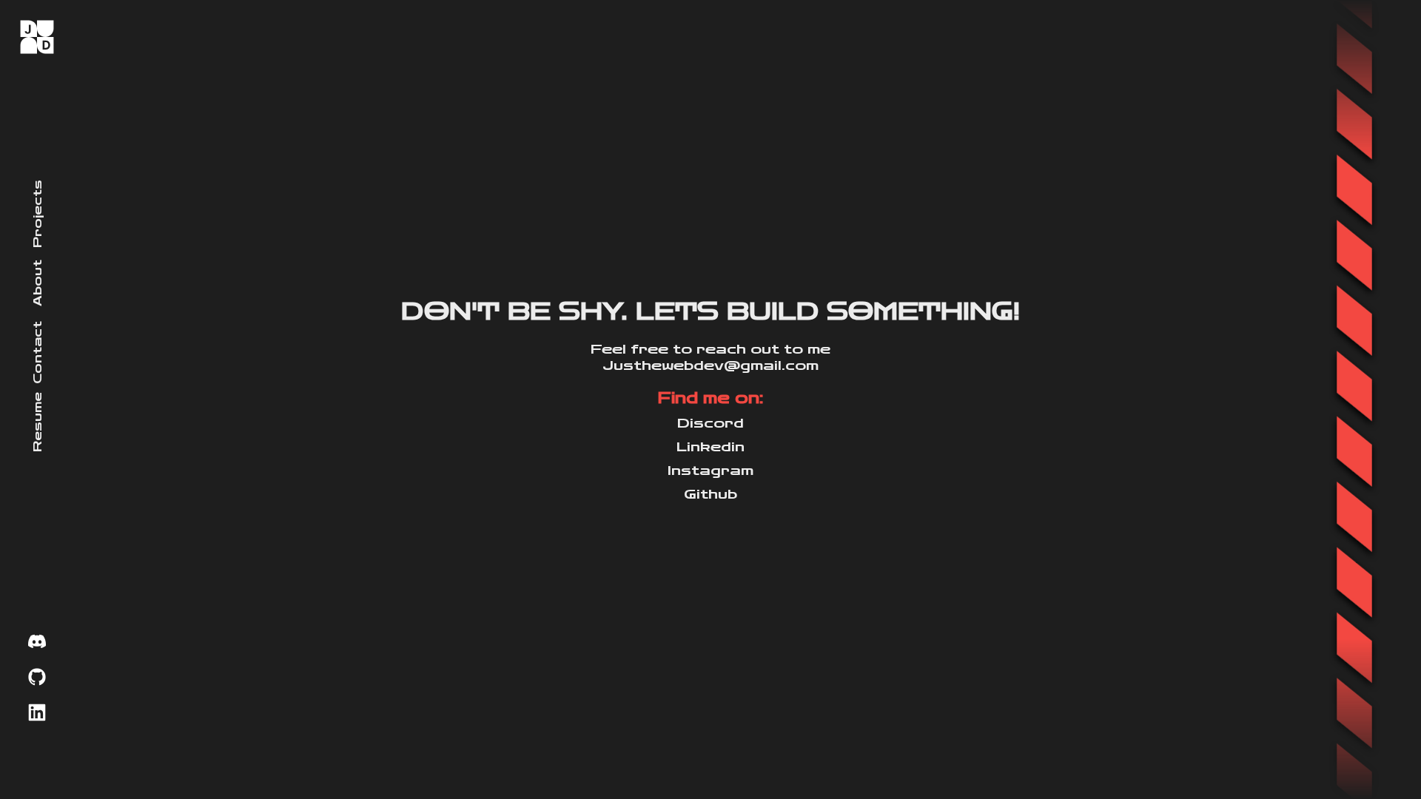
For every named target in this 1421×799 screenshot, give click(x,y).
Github (710, 494)
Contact (37, 352)
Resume (37, 422)
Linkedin (710, 447)
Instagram (710, 470)
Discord (710, 423)
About (37, 283)
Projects (37, 213)
